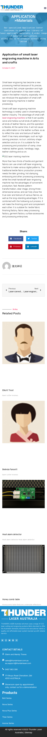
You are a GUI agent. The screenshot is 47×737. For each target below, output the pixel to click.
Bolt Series (7, 698)
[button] (45, 8)
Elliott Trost (8, 390)
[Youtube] (9, 640)
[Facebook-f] (6, 640)
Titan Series (7, 717)
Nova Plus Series (9, 711)
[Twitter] (2, 640)
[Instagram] (16, 640)
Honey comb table (11, 599)
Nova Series (7, 704)
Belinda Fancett (9, 469)
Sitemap (28, 732)
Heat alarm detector (12, 534)
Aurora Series (8, 723)
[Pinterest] (13, 640)
